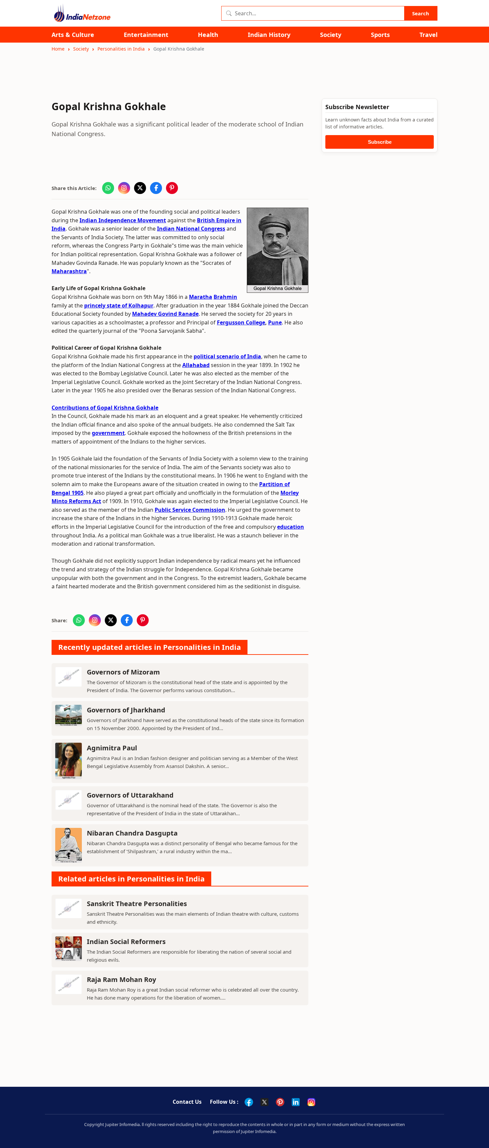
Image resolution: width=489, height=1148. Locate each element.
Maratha (200, 296)
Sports (380, 34)
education (290, 526)
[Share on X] (140, 188)
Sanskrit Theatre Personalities (137, 903)
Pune (275, 322)
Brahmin (225, 296)
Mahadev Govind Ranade (165, 313)
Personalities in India (121, 49)
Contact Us (187, 1101)
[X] (264, 1102)
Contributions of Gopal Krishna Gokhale (105, 407)
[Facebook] (249, 1102)
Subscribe (380, 142)
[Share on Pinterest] (172, 188)
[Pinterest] (280, 1102)
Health (208, 34)
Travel (428, 34)
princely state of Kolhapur (118, 305)
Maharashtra (69, 271)
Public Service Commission (190, 509)
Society (330, 34)
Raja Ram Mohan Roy (121, 979)
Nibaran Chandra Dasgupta (132, 833)
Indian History (269, 34)
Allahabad (196, 365)
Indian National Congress (191, 228)
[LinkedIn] (295, 1102)
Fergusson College (241, 322)
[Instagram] (311, 1102)
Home (58, 49)
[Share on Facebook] (156, 188)
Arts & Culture (73, 34)
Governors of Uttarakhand (130, 795)
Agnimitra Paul (112, 747)
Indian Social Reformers (126, 941)
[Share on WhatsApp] (108, 188)
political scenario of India (227, 356)
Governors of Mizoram (123, 672)
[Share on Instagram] (124, 188)
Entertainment (146, 34)
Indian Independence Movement (123, 220)
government (108, 433)
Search (420, 13)
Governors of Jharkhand (126, 709)
